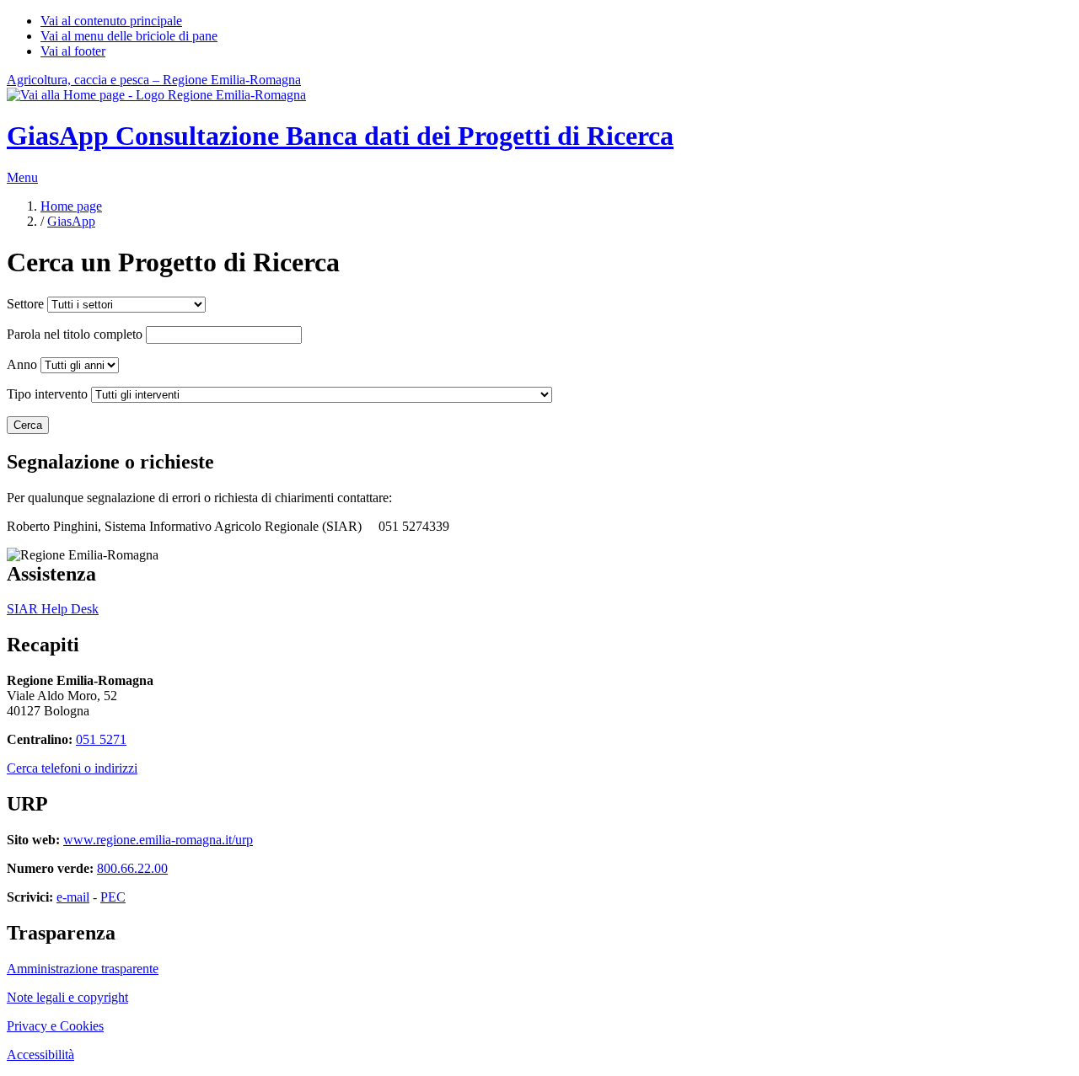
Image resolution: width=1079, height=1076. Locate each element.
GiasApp (71, 221)
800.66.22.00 (132, 868)
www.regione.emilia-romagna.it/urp (158, 839)
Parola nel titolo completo (74, 334)
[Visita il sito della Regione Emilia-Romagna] (156, 95)
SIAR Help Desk (53, 609)
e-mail (72, 897)
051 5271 (101, 739)
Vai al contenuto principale (111, 20)
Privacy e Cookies (55, 1026)
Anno (22, 364)
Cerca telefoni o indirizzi (72, 768)
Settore (25, 304)
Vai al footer (72, 51)
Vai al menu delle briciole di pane (128, 36)
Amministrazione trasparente (82, 968)
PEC (113, 897)
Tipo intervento (47, 394)
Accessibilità (40, 1054)
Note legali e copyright (67, 997)
